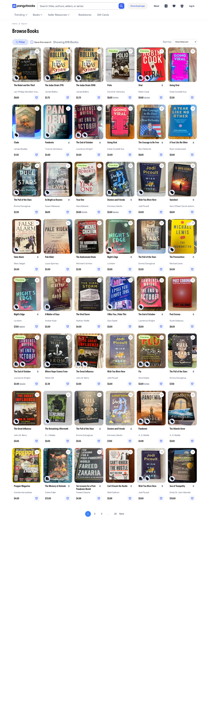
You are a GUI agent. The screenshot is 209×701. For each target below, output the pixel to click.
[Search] (121, 6)
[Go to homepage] (23, 6)
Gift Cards (103, 14)
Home (14, 24)
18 (115, 514)
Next (121, 514)
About (156, 5)
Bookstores (84, 14)
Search (24, 24)
